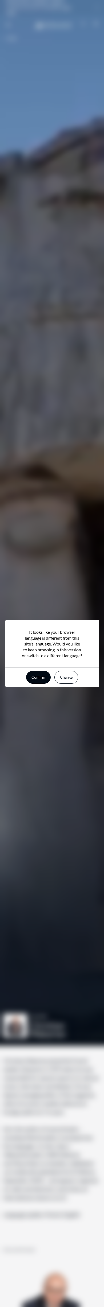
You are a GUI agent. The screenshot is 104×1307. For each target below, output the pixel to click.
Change (66, 677)
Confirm (38, 677)
